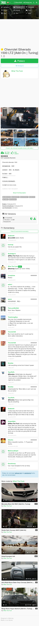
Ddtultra (10, 440)
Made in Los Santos (7, 620)
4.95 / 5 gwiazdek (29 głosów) (8, 157)
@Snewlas (11, 374)
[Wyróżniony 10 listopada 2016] (2, 49)
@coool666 (11, 238)
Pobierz (21, 60)
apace (10, 299)
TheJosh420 (12, 332)
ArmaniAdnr (12, 421)
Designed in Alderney (7, 618)
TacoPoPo (11, 372)
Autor (20, 266)
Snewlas (10, 363)
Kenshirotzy (12, 463)
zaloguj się (18, 473)
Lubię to (16, 153)
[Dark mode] (33, 2)
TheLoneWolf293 (13, 308)
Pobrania (7, 153)
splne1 (10, 284)
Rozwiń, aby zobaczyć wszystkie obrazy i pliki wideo (19, 148)
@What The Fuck (13, 256)
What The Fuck (17, 71)
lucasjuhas (11, 275)
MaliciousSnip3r (13, 451)
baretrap (10, 245)
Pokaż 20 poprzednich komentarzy (19, 231)
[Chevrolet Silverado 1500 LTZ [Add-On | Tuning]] (19, 117)
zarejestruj (27, 473)
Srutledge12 (12, 254)
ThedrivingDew (13, 317)
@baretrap (11, 269)
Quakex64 (11, 236)
